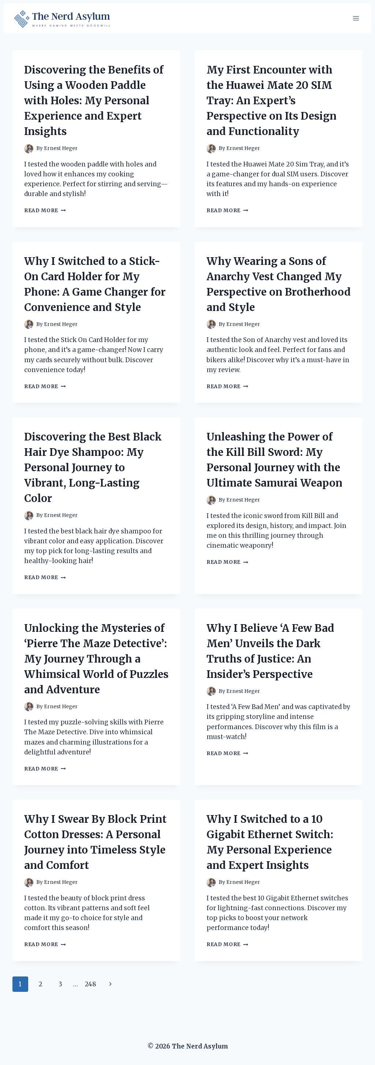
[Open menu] (356, 18)
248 (90, 984)
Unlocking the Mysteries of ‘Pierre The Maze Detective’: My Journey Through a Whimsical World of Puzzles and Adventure (96, 659)
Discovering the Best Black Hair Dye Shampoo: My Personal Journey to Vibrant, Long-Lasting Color (93, 467)
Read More (45, 210)
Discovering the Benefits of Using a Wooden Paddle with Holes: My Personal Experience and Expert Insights (93, 100)
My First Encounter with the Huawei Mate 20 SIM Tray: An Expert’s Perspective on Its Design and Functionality (272, 100)
